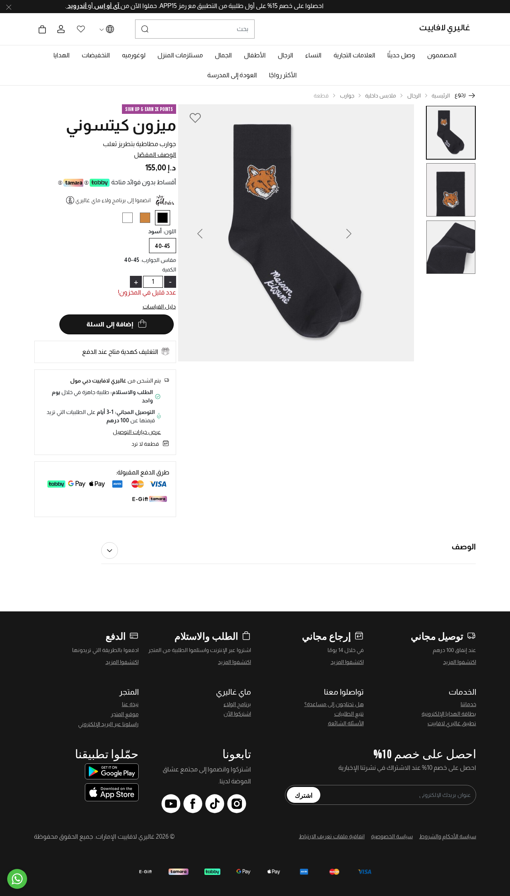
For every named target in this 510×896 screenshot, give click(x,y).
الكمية (169, 269)
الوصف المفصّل (155, 154)
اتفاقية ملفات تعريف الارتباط (332, 836)
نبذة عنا (130, 704)
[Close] (9, 7)
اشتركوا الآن (237, 714)
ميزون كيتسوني (121, 125)
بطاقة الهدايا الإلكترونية (449, 714)
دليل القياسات (159, 306)
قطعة (321, 95)
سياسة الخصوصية (392, 836)
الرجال (414, 95)
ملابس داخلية (380, 95)
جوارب (347, 95)
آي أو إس (92, 5)
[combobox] (195, 29)
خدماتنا (468, 704)
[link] (354, 55)
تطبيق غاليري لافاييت (452, 723)
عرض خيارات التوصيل (137, 432)
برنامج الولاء (237, 704)
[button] (442, 55)
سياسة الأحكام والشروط (447, 836)
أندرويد (62, 5)
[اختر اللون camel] (148, 219)
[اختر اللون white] (130, 219)
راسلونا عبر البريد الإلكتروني (108, 724)
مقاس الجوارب (159, 260)
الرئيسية (441, 95)
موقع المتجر (125, 714)
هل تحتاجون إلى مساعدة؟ (334, 704)
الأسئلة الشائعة (346, 723)
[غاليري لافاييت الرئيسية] (448, 29)
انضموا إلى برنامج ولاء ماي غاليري (113, 200)
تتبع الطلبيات (349, 714)
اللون (169, 231)
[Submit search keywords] (145, 29)
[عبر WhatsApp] (17, 879)
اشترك (303, 795)
